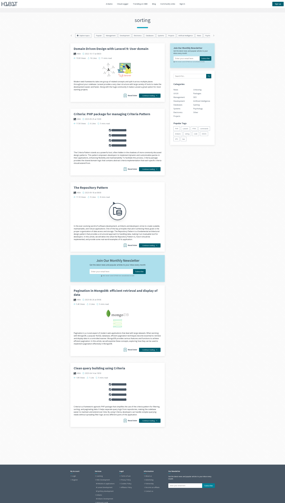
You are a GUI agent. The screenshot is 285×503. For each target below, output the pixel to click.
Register (75, 480)
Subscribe (205, 58)
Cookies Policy (126, 483)
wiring (187, 134)
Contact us (149, 491)
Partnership (149, 483)
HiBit (79, 54)
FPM (194, 129)
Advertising (149, 480)
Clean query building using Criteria (99, 368)
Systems (161, 35)
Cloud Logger (122, 4)
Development (125, 35)
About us (148, 476)
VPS (176, 139)
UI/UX (175, 93)
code (195, 134)
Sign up (278, 4)
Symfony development (105, 491)
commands (204, 129)
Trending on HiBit (140, 4)
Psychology (209, 35)
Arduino (109, 4)
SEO (195, 97)
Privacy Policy (126, 480)
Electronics (138, 35)
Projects (171, 35)
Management (111, 35)
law (183, 139)
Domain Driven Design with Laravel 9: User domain (111, 49)
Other (195, 112)
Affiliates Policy (126, 487)
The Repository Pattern (91, 187)
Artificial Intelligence (185, 35)
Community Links (167, 4)
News (199, 35)
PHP (176, 129)
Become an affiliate (152, 487)
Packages (197, 93)
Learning (99, 476)
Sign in (182, 4)
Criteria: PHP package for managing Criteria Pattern (112, 114)
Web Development (103, 480)
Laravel (185, 129)
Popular (99, 35)
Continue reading (148, 96)
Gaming (196, 105)
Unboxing (197, 89)
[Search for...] (208, 76)
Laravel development (104, 487)
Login (74, 476)
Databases (150, 35)
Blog (154, 4)
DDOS (204, 134)
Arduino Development (105, 499)
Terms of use (126, 476)
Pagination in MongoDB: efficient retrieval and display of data (116, 292)
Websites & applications (106, 483)
